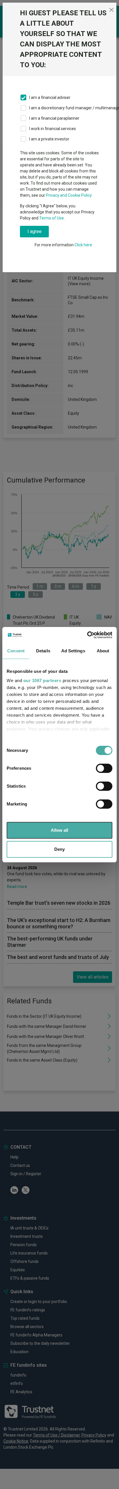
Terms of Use (51, 218)
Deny (59, 849)
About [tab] (103, 650)
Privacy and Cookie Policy (69, 195)
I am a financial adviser (49, 97)
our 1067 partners (42, 680)
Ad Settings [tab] (73, 650)
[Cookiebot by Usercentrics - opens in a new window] (87, 635)
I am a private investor (49, 139)
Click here (83, 245)
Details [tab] (43, 650)
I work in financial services (52, 128)
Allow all (59, 830)
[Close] (111, 9)
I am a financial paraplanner (54, 118)
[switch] (104, 768)
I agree (34, 231)
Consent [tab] (16, 650)
